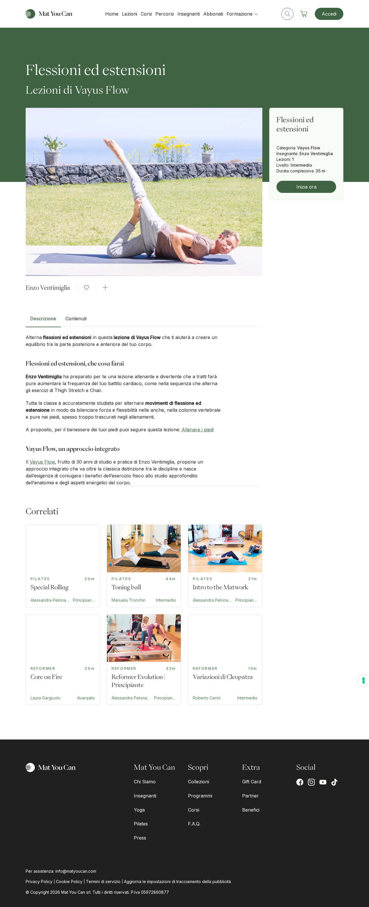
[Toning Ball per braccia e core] (144, 566)
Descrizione (43, 318)
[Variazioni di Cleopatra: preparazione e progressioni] (225, 659)
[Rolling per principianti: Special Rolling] (63, 566)
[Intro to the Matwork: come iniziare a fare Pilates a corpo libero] (225, 566)
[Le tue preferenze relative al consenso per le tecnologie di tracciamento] (363, 680)
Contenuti (75, 318)
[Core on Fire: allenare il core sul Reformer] (63, 659)
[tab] (43, 321)
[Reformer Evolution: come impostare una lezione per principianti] (144, 659)
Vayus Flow (42, 462)
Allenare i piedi (198, 429)
